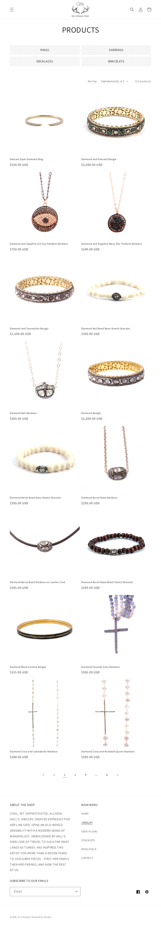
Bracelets (116, 61)
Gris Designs (24, 917)
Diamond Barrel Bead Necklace (99, 497)
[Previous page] (43, 775)
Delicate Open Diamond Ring (26, 159)
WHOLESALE (88, 849)
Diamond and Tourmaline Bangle (29, 328)
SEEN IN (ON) (89, 831)
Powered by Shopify (41, 917)
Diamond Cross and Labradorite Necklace (34, 751)
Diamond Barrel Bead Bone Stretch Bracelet (35, 497)
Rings (44, 50)
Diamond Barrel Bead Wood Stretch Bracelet (107, 582)
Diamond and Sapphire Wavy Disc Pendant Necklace (111, 243)
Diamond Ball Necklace (23, 413)
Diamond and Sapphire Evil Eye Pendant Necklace (39, 243)
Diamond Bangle (91, 413)
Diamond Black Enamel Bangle (28, 667)
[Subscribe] (76, 891)
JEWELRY (87, 822)
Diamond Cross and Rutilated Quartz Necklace (108, 751)
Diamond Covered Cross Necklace (100, 667)
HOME (85, 813)
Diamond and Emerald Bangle (98, 159)
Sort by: (92, 81)
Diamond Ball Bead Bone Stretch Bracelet (105, 328)
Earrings (116, 50)
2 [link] (65, 775)
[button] (11, 9)
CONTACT (87, 858)
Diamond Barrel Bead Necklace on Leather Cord (37, 582)
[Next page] (117, 775)
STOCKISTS (88, 840)
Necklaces (45, 61)
